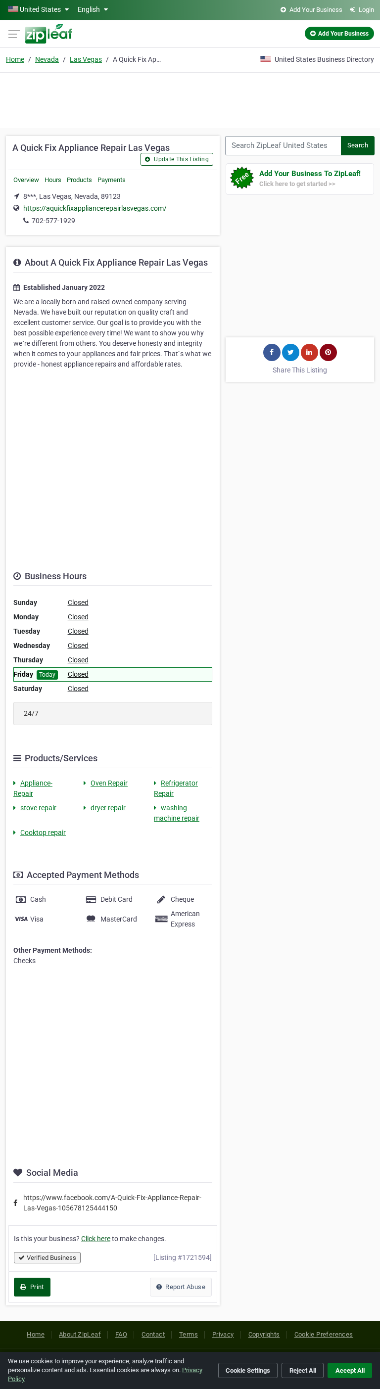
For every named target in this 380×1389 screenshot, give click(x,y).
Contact (153, 1334)
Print (36, 1287)
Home (15, 59)
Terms (188, 1334)
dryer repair (108, 808)
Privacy (223, 1334)
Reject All (302, 1370)
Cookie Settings (248, 1370)
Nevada (47, 59)
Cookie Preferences (323, 1334)
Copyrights (264, 1334)
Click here (95, 1239)
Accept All (350, 1370)
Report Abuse (184, 1287)
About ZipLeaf (80, 1334)
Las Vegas (86, 59)
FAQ (121, 1334)
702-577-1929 (53, 221)
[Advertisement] (190, 99)
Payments (111, 180)
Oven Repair (109, 783)
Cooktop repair (43, 832)
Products (79, 180)
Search (357, 145)
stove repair (38, 808)
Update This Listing (180, 159)
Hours (53, 180)
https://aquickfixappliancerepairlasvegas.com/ (95, 208)
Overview (26, 180)
